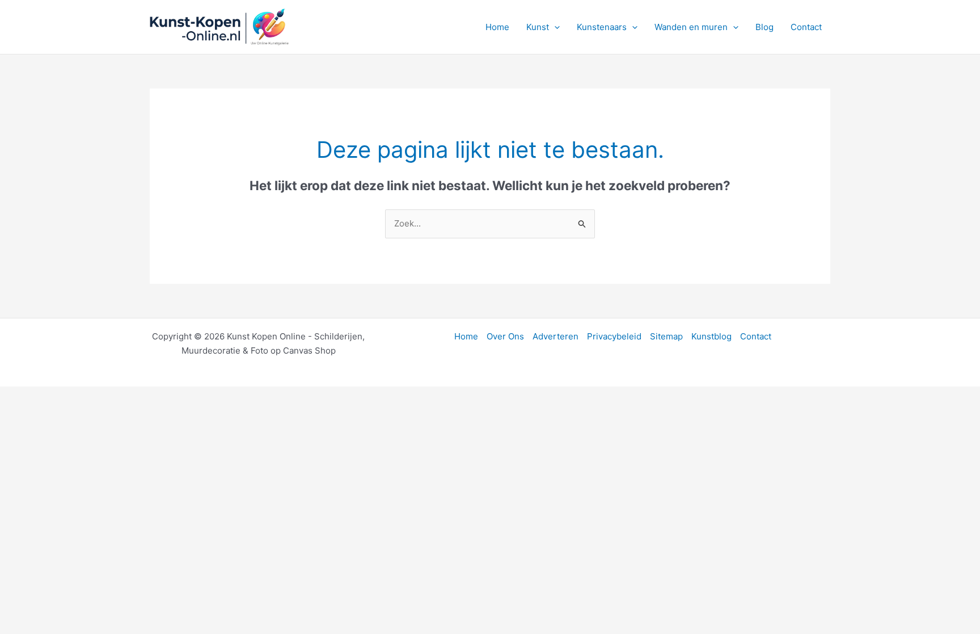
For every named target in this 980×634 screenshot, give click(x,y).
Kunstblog (711, 336)
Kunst (537, 27)
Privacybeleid (614, 336)
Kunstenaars (602, 27)
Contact (806, 27)
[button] (554, 27)
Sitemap (666, 336)
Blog (764, 27)
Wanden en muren (691, 27)
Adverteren (555, 336)
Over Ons (505, 336)
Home (497, 27)
